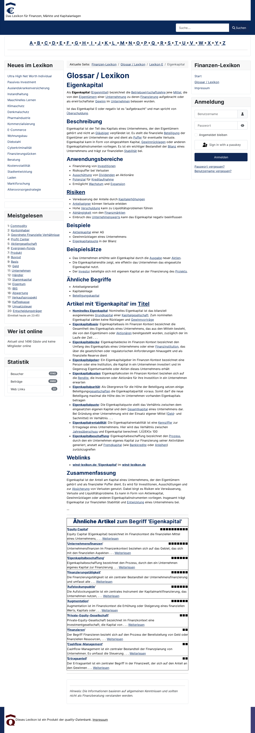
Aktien (176, 258)
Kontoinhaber (20, 230)
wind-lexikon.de (134, 465)
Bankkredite (138, 445)
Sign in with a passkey (224, 145)
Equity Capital (78, 529)
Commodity (18, 226)
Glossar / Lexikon (207, 82)
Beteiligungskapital (86, 295)
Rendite (83, 378)
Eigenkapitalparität (86, 387)
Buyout (16, 257)
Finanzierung (149, 97)
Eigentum (19, 284)
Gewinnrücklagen (153, 142)
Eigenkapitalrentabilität (89, 422)
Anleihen (161, 445)
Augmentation (77, 601)
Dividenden (107, 175)
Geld (15, 266)
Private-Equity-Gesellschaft (88, 615)
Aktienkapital (82, 232)
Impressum (202, 88)
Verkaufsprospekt (24, 297)
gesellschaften (100, 391)
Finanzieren (76, 630)
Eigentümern (88, 97)
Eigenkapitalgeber (86, 360)
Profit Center (20, 239)
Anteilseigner (82, 203)
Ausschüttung (82, 175)
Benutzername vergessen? (213, 171)
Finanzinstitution (166, 346)
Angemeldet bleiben (213, 135)
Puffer (137, 137)
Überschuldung (77, 113)
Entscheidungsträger (27, 311)
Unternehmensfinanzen (85, 543)
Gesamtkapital (138, 409)
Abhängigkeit (82, 212)
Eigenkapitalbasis (85, 324)
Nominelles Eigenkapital (90, 311)
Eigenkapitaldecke (86, 342)
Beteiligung (172, 133)
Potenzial (79, 179)
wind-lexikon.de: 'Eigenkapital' (95, 465)
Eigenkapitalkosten (86, 373)
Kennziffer (165, 422)
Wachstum (96, 184)
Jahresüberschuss (85, 431)
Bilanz (172, 146)
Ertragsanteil (77, 658)
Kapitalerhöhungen (132, 199)
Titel (144, 304)
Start (198, 76)
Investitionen (107, 166)
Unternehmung (115, 97)
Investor (84, 271)
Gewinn (100, 101)
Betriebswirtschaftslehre (148, 92)
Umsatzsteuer (22, 306)
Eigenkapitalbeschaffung (91, 436)
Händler (17, 275)
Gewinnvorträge (142, 319)
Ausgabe (156, 258)
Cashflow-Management (85, 644)
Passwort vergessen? (210, 166)
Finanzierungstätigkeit (84, 572)
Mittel (177, 92)
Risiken (76, 192)
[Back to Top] (248, 726)
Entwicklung (135, 502)
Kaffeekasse (20, 302)
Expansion (118, 184)
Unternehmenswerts (106, 217)
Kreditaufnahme (102, 179)
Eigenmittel (100, 92)
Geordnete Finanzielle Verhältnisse (35, 235)
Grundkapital (104, 315)
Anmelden (221, 157)
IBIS (15, 288)
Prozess (174, 436)
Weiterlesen (110, 538)
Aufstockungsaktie (81, 586)
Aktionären (124, 333)
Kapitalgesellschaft (135, 315)
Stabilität (130, 151)
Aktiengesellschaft (24, 244)
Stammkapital (22, 279)
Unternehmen (21, 270)
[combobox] (202, 27)
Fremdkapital (112, 445)
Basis (14, 261)
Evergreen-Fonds (23, 248)
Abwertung (20, 293)
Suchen (241, 28)
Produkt (16, 253)
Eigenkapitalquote (85, 241)
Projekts (181, 271)
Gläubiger (102, 133)
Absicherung (81, 489)
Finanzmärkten (115, 212)
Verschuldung (90, 208)
